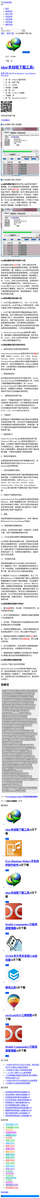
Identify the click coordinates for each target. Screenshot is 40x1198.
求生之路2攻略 (31, 763)
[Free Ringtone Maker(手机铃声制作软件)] (13, 856)
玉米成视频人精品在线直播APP (17, 1095)
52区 (32, 737)
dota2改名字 (20, 791)
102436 (15, 714)
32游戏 (5, 765)
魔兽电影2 (6, 737)
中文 (32, 636)
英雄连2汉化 (25, 737)
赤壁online (6, 760)
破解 (9, 608)
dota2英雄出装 (7, 691)
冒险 (10, 1160)
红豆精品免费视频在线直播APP (17, 1092)
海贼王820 (20, 728)
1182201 (19, 771)
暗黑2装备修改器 (28, 705)
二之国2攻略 (32, 760)
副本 (10, 1155)
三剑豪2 (25, 751)
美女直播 (12, 1124)
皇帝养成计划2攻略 (18, 760)
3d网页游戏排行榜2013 (27, 720)
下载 (7, 839)
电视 (10, 1146)
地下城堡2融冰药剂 (10, 703)
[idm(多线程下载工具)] (13, 824)
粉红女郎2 (18, 743)
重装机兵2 (6, 782)
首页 (7, 9)
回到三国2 (22, 708)
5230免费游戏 (7, 743)
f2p (30, 751)
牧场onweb (18, 694)
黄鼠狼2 (5, 734)
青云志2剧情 (29, 757)
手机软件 (8, 17)
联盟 (10, 1157)
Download (4, 75)
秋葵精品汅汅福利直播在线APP (17, 1102)
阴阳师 (11, 1135)
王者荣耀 (12, 1127)
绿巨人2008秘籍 (8, 728)
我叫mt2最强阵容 (9, 700)
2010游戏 (20, 700)
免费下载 (26, 52)
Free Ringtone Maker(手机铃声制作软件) (22, 797)
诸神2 (31, 731)
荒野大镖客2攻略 (9, 754)
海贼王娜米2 (16, 751)
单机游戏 (8, 22)
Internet (19, 73)
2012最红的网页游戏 (10, 785)
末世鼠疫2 (6, 697)
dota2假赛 (33, 780)
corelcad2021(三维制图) (19, 1015)
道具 (10, 1140)
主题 (24, 639)
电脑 (35, 353)
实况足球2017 (16, 782)
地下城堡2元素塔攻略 (10, 745)
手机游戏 (8, 19)
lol (9, 1130)
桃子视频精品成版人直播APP (16, 1105)
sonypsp (12, 791)
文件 (15, 265)
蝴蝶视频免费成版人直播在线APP (18, 1110)
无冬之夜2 (33, 691)
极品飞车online (31, 788)
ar (9, 1138)
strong (11, 1178)
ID (13, 73)
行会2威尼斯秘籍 (27, 745)
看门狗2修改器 (26, 725)
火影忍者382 (27, 765)
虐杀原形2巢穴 (28, 694)
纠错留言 (6, 120)
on (15, 73)
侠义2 (4, 771)
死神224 (32, 740)
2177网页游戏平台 (17, 768)
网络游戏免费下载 (9, 711)
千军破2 (5, 768)
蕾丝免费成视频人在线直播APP (17, 1113)
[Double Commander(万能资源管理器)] (13, 919)
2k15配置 (31, 748)
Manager (32, 73)
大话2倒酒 (6, 717)
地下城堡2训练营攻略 (10, 731)
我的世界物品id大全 (19, 717)
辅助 (10, 1152)
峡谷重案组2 (20, 763)
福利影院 (12, 1185)
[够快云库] (13, 982)
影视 (10, 1169)
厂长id (21, 788)
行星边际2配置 (23, 711)
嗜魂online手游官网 (24, 777)
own (27, 73)
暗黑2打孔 (6, 748)
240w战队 (11, 771)
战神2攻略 (29, 768)
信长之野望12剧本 (9, 708)
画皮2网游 (17, 740)
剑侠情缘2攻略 (25, 714)
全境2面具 (24, 774)
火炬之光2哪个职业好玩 (11, 705)
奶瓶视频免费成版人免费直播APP (18, 1116)
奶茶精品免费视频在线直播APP (17, 1097)
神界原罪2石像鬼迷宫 (10, 725)
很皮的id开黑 (7, 694)
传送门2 (5, 791)
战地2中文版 (23, 723)
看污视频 (12, 1188)
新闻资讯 (8, 11)
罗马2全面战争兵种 (24, 754)
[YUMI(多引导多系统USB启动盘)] (13, 950)
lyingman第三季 (31, 700)
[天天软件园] (6, 2)
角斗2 (16, 691)
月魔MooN (6, 751)
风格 (27, 639)
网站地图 (4, 1192)
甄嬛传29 (14, 780)
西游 (10, 1166)
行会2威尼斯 (7, 714)
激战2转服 (15, 737)
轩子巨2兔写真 (8, 763)
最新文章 (8, 24)
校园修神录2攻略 (9, 777)
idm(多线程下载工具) (17, 67)
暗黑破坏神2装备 (9, 757)
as (9, 1182)
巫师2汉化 (6, 780)
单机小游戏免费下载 (10, 788)
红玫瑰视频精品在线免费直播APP (18, 1108)
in (23, 73)
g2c (20, 785)
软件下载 (8, 14)
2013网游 (20, 757)
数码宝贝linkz (15, 734)
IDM (10, 73)
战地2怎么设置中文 (10, 720)
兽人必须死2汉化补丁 (10, 774)
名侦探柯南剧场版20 (19, 748)
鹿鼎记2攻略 (24, 780)
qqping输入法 (28, 697)
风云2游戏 (30, 708)
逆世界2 (25, 740)
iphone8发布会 (16, 697)
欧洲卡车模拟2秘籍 (10, 723)
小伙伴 (11, 1132)
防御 (10, 1149)
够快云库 (10, 987)
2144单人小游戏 (15, 765)
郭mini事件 (24, 691)
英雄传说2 (22, 703)
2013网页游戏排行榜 (29, 734)
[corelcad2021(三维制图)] (13, 1010)
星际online (24, 731)
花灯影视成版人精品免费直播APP (18, 1100)
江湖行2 (30, 703)
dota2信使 (33, 723)
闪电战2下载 (7, 740)
